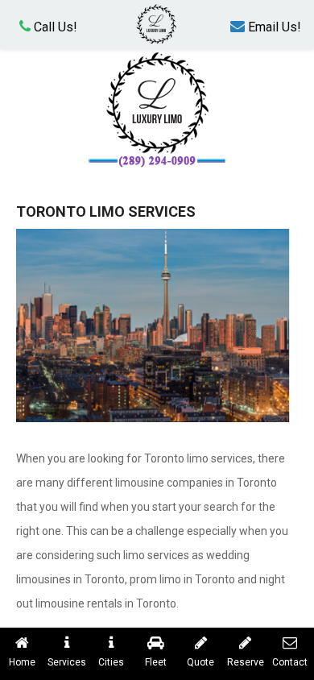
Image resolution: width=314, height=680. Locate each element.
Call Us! (54, 27)
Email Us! (273, 27)
